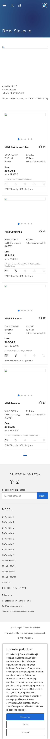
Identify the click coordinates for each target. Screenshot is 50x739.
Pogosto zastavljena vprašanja (16, 600)
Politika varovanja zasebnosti (33, 633)
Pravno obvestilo (12, 633)
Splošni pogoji (16, 627)
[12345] (25, 128)
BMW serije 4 (8, 533)
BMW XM (6, 582)
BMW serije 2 (8, 522)
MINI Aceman (12, 403)
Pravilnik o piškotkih (32, 627)
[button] (5, 5)
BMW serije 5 (8, 538)
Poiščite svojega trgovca (13, 606)
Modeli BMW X (8, 566)
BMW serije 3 (8, 527)
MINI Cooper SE (13, 231)
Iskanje (42, 496)
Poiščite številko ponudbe (13, 490)
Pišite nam (7, 595)
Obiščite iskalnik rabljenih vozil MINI (18, 611)
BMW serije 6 (8, 544)
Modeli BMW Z (8, 560)
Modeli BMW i (8, 571)
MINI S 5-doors (13, 318)
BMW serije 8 (8, 555)
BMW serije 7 (8, 549)
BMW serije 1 (8, 516)
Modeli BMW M (9, 577)
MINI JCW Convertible (17, 147)
